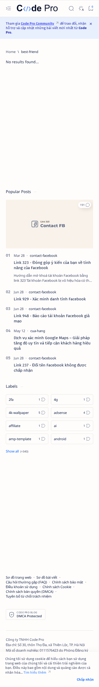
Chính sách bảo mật (67, 582)
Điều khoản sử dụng (21, 586)
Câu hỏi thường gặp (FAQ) (26, 582)
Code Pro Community (37, 23)
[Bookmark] (90, 8)
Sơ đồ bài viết (46, 577)
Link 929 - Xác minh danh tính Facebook (50, 299)
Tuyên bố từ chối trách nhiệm (28, 596)
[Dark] (81, 8)
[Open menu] (8, 8)
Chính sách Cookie (57, 586)
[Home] (11, 51)
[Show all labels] (17, 451)
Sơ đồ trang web (18, 577)
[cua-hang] (37, 330)
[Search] (71, 8)
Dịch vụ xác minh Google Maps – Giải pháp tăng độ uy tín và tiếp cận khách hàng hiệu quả (52, 343)
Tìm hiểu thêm (34, 672)
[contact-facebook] (43, 255)
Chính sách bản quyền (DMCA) (29, 591)
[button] (84, 205)
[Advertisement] (49, 129)
